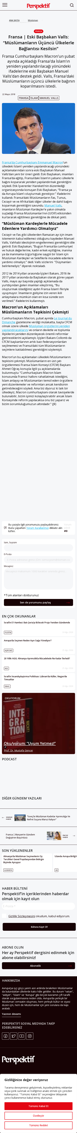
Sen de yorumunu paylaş (35, 602)
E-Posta (7, 554)
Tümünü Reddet (38, 1125)
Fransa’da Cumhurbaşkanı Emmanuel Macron (32, 162)
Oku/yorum (12, 698)
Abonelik (35, 965)
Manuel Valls (49, 98)
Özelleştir (38, 1115)
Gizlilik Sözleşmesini (21, 916)
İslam (34, 98)
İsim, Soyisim (10, 542)
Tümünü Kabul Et (38, 1106)
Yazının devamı (11, 1014)
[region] (38, 1103)
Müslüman (33, 20)
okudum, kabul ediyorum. (39, 916)
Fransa (38, 31)
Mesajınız (8, 566)
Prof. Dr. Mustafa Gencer (18, 750)
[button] (5, 5)
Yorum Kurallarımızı (37, 528)
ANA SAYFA (14, 20)
